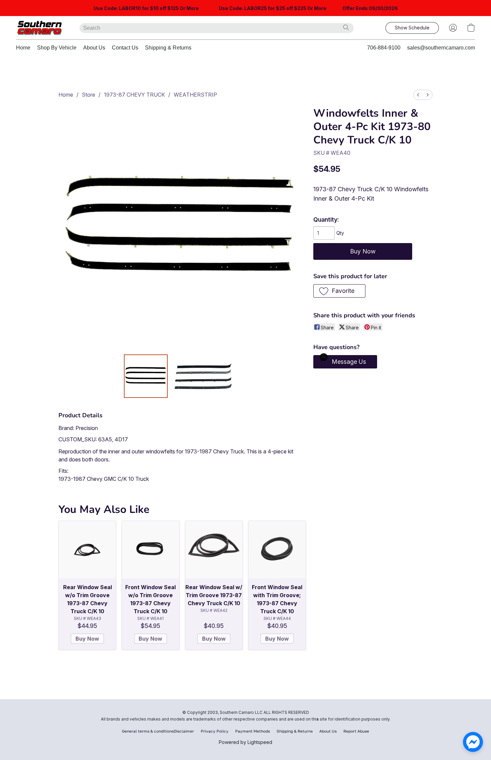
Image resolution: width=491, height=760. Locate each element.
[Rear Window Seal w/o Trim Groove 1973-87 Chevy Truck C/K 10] (87, 549)
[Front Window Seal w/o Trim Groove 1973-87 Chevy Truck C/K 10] (150, 549)
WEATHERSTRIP (195, 94)
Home (23, 47)
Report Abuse (356, 731)
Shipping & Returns (168, 47)
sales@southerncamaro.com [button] (441, 47)
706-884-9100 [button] (383, 47)
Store (88, 94)
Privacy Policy (214, 731)
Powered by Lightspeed (245, 742)
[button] (41, 27)
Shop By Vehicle (56, 47)
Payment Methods (252, 731)
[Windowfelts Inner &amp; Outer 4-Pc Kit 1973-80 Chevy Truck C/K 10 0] (145, 376)
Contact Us (125, 47)
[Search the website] (346, 27)
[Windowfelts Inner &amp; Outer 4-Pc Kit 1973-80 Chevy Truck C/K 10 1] (203, 376)
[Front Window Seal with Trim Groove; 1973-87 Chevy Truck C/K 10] (277, 549)
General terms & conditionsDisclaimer (158, 731)
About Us (94, 47)
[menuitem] (418, 95)
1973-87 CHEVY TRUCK (134, 94)
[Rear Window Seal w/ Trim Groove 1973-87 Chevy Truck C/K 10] (213, 549)
